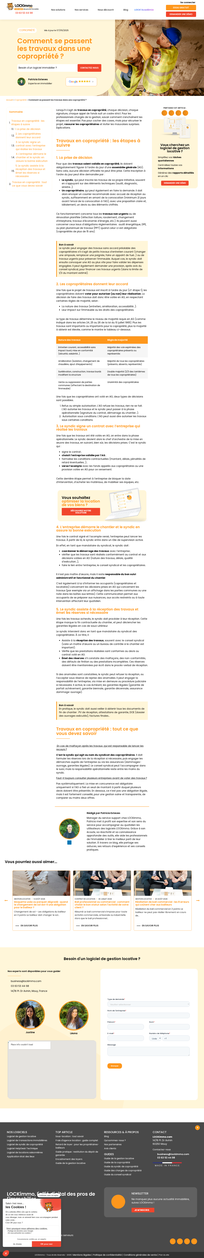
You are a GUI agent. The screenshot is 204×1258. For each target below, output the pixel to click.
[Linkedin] (69, 842)
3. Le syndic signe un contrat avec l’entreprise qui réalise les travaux (30, 145)
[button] (48, 112)
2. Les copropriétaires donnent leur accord (28, 135)
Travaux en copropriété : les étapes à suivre (27, 122)
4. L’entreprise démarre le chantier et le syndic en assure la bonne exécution (32, 157)
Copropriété (21, 100)
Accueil (9, 100)
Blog (125, 9)
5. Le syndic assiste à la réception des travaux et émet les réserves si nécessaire (30, 171)
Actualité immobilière (145, 899)
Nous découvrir (106, 9)
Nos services (81, 9)
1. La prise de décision (27, 129)
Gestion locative (83, 899)
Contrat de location (24, 899)
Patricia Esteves (38, 79)
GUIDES (109, 1154)
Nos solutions (58, 9)
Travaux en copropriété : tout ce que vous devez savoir (29, 184)
